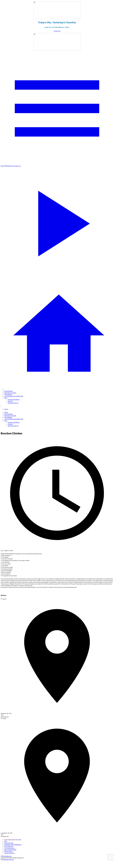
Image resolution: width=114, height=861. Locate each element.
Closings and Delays (14, 399)
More (5, 398)
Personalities (8, 394)
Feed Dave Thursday (10, 393)
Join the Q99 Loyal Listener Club (13, 396)
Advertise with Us (13, 403)
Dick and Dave (8, 391)
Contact (10, 401)
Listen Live (57, 31)
